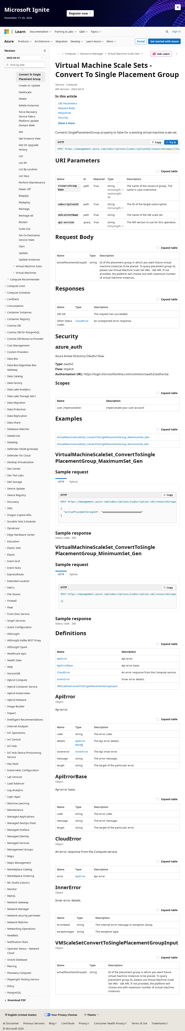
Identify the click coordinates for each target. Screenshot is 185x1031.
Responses (64, 113)
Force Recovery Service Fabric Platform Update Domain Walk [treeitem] (29, 118)
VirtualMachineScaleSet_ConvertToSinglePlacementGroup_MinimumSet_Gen (103, 444)
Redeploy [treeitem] (24, 202)
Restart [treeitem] (23, 222)
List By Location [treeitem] (28, 169)
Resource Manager (91, 53)
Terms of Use (139, 1023)
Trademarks (159, 1023)
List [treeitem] (21, 156)
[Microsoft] (6, 31)
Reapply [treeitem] (24, 195)
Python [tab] (74, 481)
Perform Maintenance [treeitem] (32, 182)
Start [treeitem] (22, 246)
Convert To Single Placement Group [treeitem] (30, 77)
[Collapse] (45, 51)
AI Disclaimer (11, 1023)
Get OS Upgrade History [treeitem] (28, 147)
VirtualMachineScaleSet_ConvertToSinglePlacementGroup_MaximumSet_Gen (103, 437)
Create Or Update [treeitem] (29, 85)
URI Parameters (67, 103)
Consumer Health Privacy (109, 1023)
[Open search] (167, 31)
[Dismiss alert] (178, 7)
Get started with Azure (164, 41)
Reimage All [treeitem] (26, 215)
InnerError (63, 679)
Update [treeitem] (23, 253)
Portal (141, 41)
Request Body (66, 108)
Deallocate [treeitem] (25, 92)
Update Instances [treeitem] (29, 259)
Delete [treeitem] (23, 98)
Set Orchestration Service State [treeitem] (29, 238)
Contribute (67, 1023)
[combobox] (24, 58)
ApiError (62, 658)
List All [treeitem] (23, 162)
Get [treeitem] (21, 132)
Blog (51, 1023)
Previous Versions (34, 1023)
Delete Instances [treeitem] (29, 105)
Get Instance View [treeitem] (29, 138)
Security (63, 117)
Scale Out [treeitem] (24, 228)
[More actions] (176, 54)
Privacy (83, 1023)
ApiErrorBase (65, 665)
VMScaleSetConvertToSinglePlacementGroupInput (87, 686)
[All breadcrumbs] (58, 54)
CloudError (82, 321)
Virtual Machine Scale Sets (124, 53)
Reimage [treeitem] (24, 209)
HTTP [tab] (61, 481)
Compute (70, 53)
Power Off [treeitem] (25, 189)
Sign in (176, 31)
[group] (117, 149)
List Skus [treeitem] (24, 176)
